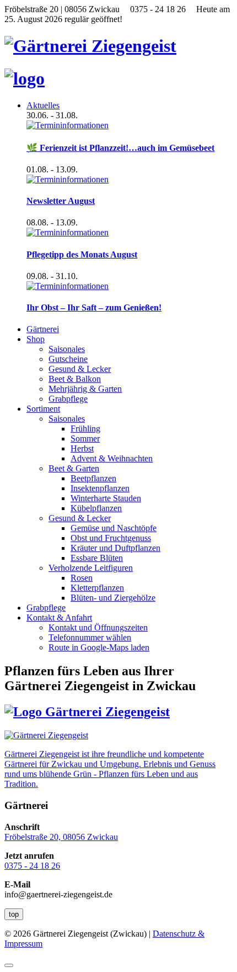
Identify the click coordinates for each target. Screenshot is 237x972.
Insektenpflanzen (100, 488)
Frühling (85, 428)
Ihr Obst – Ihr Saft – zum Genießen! (93, 307)
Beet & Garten (74, 468)
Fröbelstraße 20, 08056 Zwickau (61, 837)
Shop (35, 339)
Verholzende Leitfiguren (91, 567)
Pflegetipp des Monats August (81, 254)
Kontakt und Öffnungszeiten (98, 627)
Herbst (82, 448)
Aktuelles (43, 105)
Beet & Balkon (75, 378)
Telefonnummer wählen (90, 637)
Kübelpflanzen (96, 508)
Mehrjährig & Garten (85, 388)
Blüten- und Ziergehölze (113, 597)
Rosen (82, 577)
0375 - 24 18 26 (32, 865)
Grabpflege (68, 398)
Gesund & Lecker (80, 369)
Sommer (85, 438)
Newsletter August (60, 201)
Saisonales (67, 349)
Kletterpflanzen (97, 587)
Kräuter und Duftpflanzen (115, 548)
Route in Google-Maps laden (99, 647)
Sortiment (43, 408)
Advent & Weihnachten (112, 458)
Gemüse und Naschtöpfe (114, 528)
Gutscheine (68, 359)
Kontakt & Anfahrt (59, 617)
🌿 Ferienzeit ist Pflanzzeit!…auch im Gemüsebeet (120, 148)
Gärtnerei (42, 329)
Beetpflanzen (93, 478)
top (14, 914)
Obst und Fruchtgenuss (111, 538)
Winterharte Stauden (106, 498)
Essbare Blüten (97, 558)
